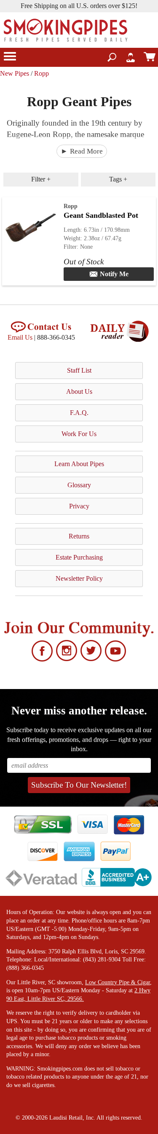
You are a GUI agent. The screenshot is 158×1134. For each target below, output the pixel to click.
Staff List (79, 370)
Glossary (79, 485)
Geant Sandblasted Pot (101, 215)
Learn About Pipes (79, 463)
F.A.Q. (79, 412)
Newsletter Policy (79, 578)
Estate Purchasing (79, 557)
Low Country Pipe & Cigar (117, 982)
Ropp (41, 73)
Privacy (79, 506)
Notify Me (114, 273)
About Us (79, 391)
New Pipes (14, 73)
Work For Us (79, 433)
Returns (79, 536)
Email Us (20, 337)
